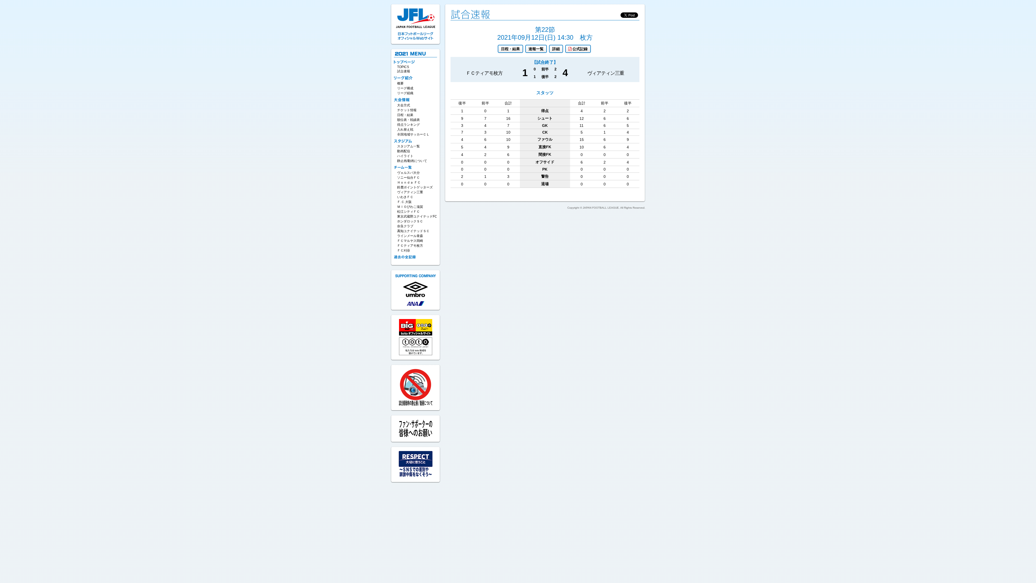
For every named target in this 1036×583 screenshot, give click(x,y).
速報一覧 (536, 49)
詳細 (556, 49)
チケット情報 (407, 110)
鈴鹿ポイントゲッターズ (415, 187)
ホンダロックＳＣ (410, 221)
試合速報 (403, 71)
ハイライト (405, 156)
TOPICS (403, 67)
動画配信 (403, 151)
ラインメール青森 (410, 236)
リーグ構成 (405, 88)
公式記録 (580, 49)
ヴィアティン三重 (410, 192)
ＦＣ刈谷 (403, 250)
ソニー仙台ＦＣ (408, 177)
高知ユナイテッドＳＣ (413, 231)
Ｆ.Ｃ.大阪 (404, 202)
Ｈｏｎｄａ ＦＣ (409, 182)
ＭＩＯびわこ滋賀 (410, 206)
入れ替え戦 (405, 129)
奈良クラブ (405, 226)
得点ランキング (408, 124)
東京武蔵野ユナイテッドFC (417, 216)
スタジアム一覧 (408, 146)
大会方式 (403, 105)
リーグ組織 (405, 93)
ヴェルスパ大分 (408, 172)
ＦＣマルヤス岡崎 (410, 240)
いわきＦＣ (405, 197)
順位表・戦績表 (408, 119)
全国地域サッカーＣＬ (413, 134)
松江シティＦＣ (408, 211)
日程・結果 (510, 49)
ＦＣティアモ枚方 (410, 245)
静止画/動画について (412, 160)
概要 (400, 83)
